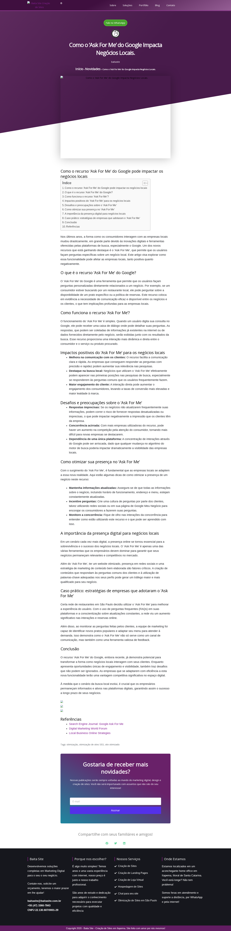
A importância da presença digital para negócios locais (95, 213)
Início (79, 69)
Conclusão (71, 222)
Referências (73, 226)
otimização (72, 744)
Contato (170, 5)
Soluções (127, 5)
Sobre (113, 5)
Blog (157, 5)
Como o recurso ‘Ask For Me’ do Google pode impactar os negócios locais (106, 187)
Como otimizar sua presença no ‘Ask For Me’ (90, 209)
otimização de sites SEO (91, 744)
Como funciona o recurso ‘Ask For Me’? (87, 196)
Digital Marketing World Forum (88, 728)
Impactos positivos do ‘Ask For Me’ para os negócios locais (97, 200)
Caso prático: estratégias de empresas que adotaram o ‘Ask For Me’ (102, 218)
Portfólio (143, 5)
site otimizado (112, 744)
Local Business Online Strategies (89, 733)
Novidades (93, 69)
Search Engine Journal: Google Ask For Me (96, 724)
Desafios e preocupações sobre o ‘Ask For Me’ (91, 205)
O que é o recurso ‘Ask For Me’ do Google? (89, 192)
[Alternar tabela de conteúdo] (143, 183)
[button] (106, 843)
